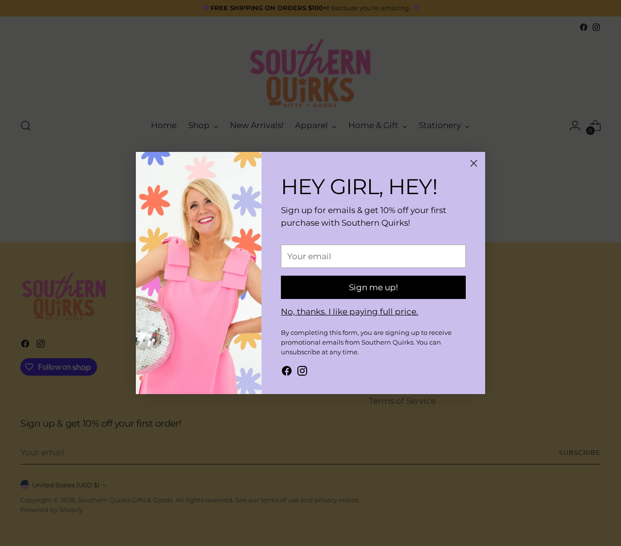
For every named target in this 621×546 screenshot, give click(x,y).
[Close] (473, 163)
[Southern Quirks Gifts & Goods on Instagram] (302, 373)
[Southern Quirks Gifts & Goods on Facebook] (287, 373)
